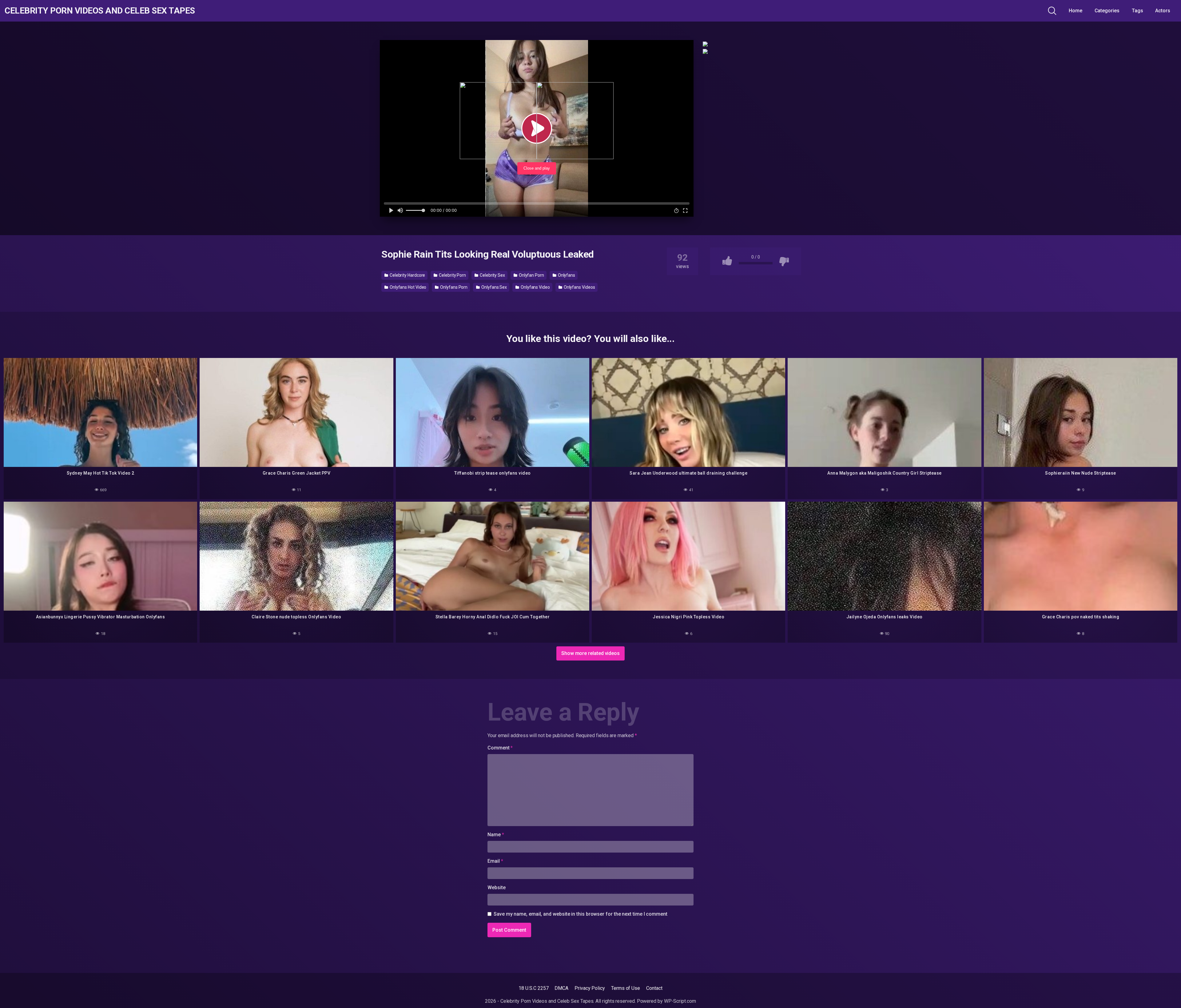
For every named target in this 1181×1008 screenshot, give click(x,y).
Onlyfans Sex (493, 287)
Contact (654, 988)
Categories (1107, 11)
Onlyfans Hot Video (407, 287)
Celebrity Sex (492, 275)
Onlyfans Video (535, 287)
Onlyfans (566, 275)
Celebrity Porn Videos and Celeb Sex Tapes (100, 10)
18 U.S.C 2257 (533, 988)
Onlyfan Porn (531, 275)
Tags (1137, 11)
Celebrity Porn (452, 275)
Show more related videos (590, 653)
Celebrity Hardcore (407, 275)
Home (1075, 11)
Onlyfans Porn (453, 287)
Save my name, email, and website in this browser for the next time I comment (580, 914)
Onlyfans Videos (579, 287)
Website (496, 887)
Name (495, 834)
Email (495, 861)
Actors (1162, 11)
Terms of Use (625, 988)
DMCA (561, 988)
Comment (500, 748)
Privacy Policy (590, 988)
